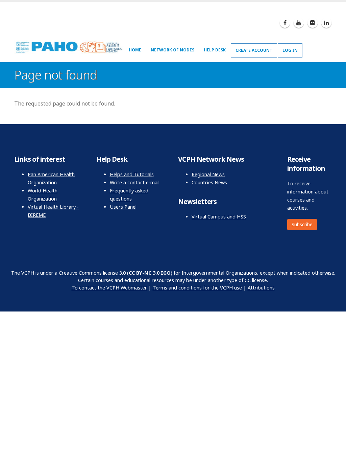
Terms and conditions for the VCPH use (197, 287)
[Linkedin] (326, 23)
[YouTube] (299, 23)
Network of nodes (172, 50)
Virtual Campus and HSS (219, 216)
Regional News (208, 174)
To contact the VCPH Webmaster (109, 287)
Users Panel (123, 207)
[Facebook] (285, 23)
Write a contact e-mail (134, 182)
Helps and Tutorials (132, 174)
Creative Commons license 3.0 (92, 273)
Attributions (261, 287)
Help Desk (215, 50)
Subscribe (302, 224)
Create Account (254, 50)
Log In (290, 50)
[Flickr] (312, 23)
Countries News (209, 182)
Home (135, 50)
